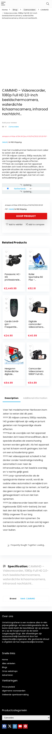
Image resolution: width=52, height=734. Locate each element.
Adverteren (7, 675)
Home (5, 9)
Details (4, 142)
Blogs (4, 667)
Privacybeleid (8, 686)
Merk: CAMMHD (28, 598)
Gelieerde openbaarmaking (15, 694)
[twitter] (9, 726)
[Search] (47, 3)
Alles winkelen (8, 663)
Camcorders (29, 9)
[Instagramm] (15, 726)
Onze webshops (9, 671)
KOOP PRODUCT (26, 216)
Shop (15, 9)
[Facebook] (4, 726)
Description (11, 398)
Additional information (35, 398)
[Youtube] (20, 726)
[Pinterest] (25, 726)
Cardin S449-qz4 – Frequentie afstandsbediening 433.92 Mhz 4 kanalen (12, 328)
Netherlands (20, 188)
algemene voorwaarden (13, 690)
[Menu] (3, 3)
